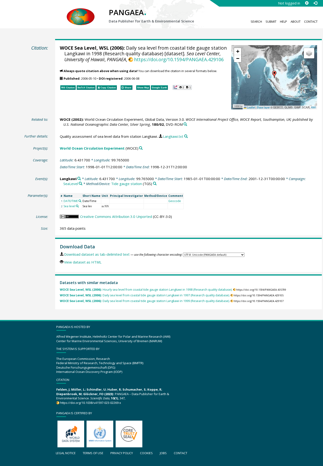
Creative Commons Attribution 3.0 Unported (116, 216)
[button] (274, 74)
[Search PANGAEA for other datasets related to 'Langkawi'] (79, 179)
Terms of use (93, 453)
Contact (311, 21)
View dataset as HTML (82, 262)
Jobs (163, 453)
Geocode (174, 201)
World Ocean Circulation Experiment (92, 148)
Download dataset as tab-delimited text (97, 254)
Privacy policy (121, 453)
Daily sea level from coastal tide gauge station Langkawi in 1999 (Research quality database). (145, 301)
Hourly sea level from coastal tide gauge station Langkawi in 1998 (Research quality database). (146, 290)
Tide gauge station (126, 183)
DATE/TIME (71, 201)
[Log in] (315, 3)
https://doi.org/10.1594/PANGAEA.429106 (179, 59)
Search (256, 21)
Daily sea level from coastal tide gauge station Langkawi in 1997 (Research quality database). (145, 295)
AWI (313, 107)
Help (283, 21)
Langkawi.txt (173, 136)
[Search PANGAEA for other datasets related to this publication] (185, 124)
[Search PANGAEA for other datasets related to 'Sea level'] (77, 206)
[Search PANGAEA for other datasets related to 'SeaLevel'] (80, 184)
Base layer (263, 107)
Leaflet (250, 107)
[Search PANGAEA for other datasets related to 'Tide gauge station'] (155, 184)
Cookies (146, 453)
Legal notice (66, 453)
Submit (271, 21)
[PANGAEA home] (81, 12)
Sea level (69, 206)
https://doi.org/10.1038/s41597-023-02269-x (90, 403)
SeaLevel (70, 183)
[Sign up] (306, 3)
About (296, 21)
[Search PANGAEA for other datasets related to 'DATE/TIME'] (80, 200)
